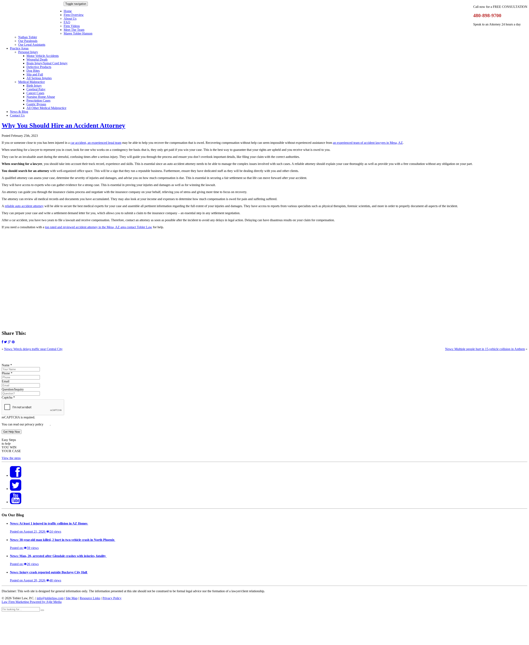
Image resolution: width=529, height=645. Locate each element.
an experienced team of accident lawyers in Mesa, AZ (368, 142)
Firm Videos (72, 26)
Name (7, 365)
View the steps (11, 458)
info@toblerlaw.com (50, 598)
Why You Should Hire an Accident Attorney (63, 125)
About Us (70, 18)
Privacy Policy (112, 598)
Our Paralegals (27, 41)
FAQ (67, 22)
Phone (7, 373)
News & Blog (19, 111)
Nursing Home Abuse (40, 96)
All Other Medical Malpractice (46, 108)
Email (5, 381)
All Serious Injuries (39, 78)
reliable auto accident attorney (24, 206)
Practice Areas (19, 48)
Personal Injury (28, 52)
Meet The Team (74, 29)
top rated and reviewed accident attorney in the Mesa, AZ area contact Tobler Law (98, 227)
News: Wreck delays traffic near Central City (33, 349)
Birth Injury (34, 85)
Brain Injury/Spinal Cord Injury (47, 63)
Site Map (71, 598)
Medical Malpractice (31, 82)
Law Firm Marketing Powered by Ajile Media (32, 602)
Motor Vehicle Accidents (42, 56)
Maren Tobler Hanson (78, 33)
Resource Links (90, 598)
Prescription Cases (38, 100)
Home (68, 11)
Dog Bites (33, 70)
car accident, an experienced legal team (95, 142)
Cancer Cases (35, 93)
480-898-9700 (487, 15)
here (47, 424)
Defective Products (38, 67)
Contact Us (17, 115)
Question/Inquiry (13, 389)
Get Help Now (11, 431)
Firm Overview (74, 15)
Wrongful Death (37, 59)
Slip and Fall (34, 74)
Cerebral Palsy (35, 89)
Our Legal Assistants (31, 44)
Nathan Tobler (27, 37)
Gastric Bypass (36, 104)
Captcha (8, 397)
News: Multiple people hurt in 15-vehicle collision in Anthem (485, 349)
